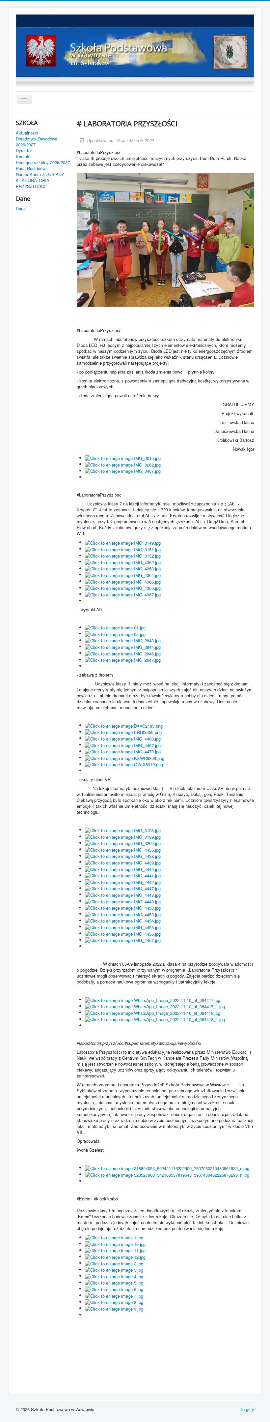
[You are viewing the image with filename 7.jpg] (114, 1295)
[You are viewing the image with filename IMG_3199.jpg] (123, 836)
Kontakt (23, 157)
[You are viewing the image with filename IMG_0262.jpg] (123, 464)
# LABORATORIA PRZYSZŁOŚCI (32, 183)
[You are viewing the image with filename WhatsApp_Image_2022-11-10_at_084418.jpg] (152, 1012)
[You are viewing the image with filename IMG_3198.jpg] (123, 830)
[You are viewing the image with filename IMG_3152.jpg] (123, 555)
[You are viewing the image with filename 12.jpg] (115, 1256)
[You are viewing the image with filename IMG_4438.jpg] (123, 856)
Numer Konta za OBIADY (40, 174)
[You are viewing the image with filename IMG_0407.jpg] (123, 471)
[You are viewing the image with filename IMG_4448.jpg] (123, 894)
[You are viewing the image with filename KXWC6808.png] (124, 757)
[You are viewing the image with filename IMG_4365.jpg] (123, 581)
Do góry (246, 1409)
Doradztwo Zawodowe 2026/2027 (36, 142)
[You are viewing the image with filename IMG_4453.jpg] (123, 914)
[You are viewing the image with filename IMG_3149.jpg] (123, 542)
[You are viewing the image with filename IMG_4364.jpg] (123, 574)
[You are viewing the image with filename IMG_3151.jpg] (123, 549)
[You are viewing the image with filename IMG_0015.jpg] (123, 458)
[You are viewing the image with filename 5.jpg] (114, 1282)
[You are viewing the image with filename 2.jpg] (114, 1263)
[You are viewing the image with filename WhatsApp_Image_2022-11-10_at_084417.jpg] (152, 999)
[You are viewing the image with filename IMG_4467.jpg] (123, 744)
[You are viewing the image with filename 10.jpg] (115, 1243)
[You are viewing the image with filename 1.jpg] (114, 1237)
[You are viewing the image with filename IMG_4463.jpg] (123, 738)
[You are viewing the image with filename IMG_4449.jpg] (123, 901)
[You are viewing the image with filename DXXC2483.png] (124, 725)
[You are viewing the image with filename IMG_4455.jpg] (123, 926)
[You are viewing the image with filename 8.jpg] (114, 1302)
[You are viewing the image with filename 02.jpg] (115, 633)
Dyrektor (24, 151)
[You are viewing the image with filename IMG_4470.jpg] (123, 751)
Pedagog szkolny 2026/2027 (43, 163)
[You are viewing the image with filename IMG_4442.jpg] (123, 881)
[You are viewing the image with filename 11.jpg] (115, 1250)
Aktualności (27, 133)
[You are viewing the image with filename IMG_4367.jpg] (123, 594)
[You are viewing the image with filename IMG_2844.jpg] (123, 646)
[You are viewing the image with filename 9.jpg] (114, 1308)
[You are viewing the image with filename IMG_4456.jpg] (123, 933)
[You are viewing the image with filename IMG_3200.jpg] (123, 843)
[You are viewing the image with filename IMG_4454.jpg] (123, 920)
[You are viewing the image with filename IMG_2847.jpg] (123, 659)
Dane (21, 209)
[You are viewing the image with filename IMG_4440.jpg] (123, 868)
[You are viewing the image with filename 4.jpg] (114, 1276)
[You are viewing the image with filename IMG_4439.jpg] (123, 862)
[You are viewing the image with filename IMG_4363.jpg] (123, 568)
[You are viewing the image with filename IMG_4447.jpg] (123, 888)
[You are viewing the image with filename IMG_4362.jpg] (123, 562)
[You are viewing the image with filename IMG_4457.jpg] (123, 940)
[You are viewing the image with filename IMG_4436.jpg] (123, 849)
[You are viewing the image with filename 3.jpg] (114, 1269)
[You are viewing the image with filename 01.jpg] (115, 627)
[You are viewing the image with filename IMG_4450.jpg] (123, 907)
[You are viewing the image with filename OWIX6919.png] (124, 764)
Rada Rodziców (30, 168)
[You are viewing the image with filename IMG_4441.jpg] (123, 875)
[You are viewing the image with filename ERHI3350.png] (123, 732)
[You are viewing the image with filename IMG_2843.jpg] (123, 640)
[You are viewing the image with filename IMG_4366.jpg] (123, 588)
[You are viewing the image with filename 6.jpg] (114, 1289)
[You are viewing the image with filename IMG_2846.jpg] (123, 653)
